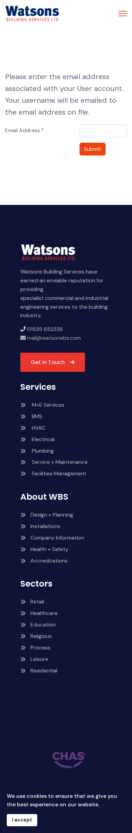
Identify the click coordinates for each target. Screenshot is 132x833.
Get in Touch (48, 362)
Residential (43, 670)
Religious (41, 636)
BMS (36, 416)
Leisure (39, 659)
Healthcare (44, 613)
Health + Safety (49, 549)
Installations (45, 526)
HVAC (37, 427)
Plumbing (42, 450)
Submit (92, 148)
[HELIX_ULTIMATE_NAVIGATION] (122, 13)
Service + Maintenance (59, 462)
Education (43, 624)
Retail (37, 601)
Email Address (24, 130)
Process (40, 647)
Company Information (57, 537)
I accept (22, 820)
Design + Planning (51, 514)
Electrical (42, 439)
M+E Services (47, 404)
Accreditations (49, 560)
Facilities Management (58, 473)
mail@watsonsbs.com (53, 337)
